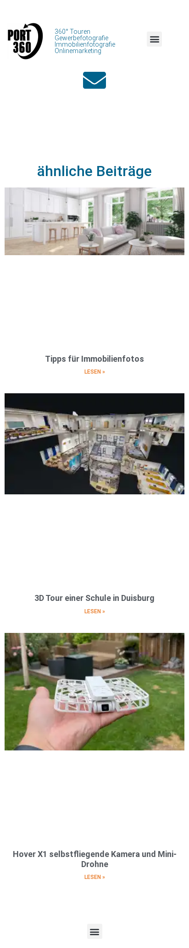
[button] (154, 39)
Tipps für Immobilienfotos (94, 359)
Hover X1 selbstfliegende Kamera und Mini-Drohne (95, 859)
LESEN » (94, 372)
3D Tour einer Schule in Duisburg (94, 598)
